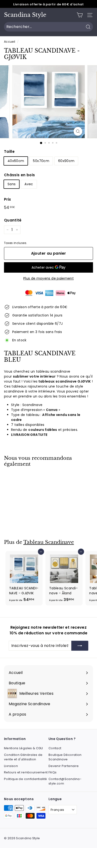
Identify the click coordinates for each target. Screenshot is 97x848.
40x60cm (16, 160)
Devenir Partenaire (63, 766)
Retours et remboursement (26, 772)
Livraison (11, 766)
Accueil (9, 42)
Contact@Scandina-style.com (64, 781)
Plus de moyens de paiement (48, 278)
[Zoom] (78, 131)
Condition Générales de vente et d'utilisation (23, 757)
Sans (12, 184)
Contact (54, 748)
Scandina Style (25, 15)
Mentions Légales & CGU (23, 748)
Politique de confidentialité (25, 779)
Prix (7, 199)
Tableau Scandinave (48, 542)
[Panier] (79, 15)
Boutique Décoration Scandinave (65, 757)
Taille (9, 151)
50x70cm (41, 160)
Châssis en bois (19, 174)
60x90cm (66, 160)
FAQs (52, 772)
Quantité (13, 220)
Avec (28, 184)
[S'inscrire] (79, 646)
